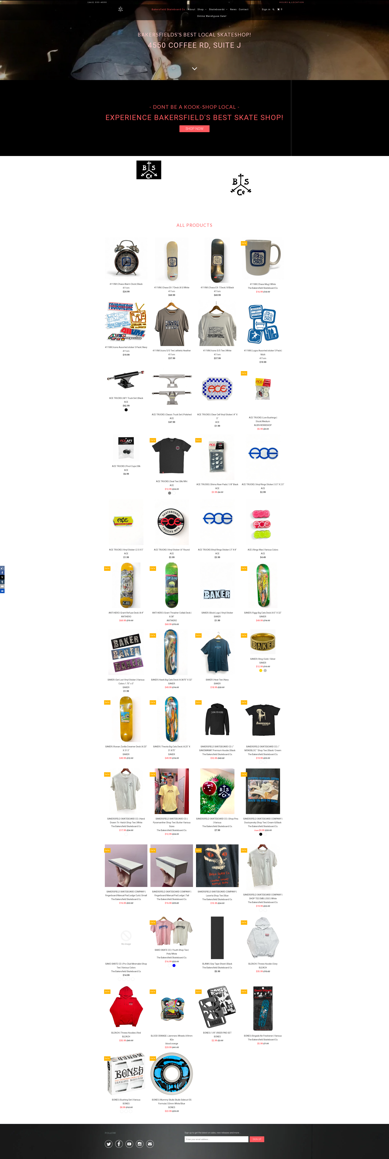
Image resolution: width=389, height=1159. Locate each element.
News (233, 9)
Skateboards (217, 9)
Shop (201, 9)
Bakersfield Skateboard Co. (169, 9)
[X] (2, 577)
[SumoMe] (2, 591)
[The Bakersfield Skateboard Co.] (120, 8)
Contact (244, 9)
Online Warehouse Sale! (212, 16)
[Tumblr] (2, 582)
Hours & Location (291, 2)
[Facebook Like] (2, 568)
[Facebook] (2, 572)
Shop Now (194, 129)
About (191, 9)
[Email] (2, 586)
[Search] (274, 9)
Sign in (266, 9)
